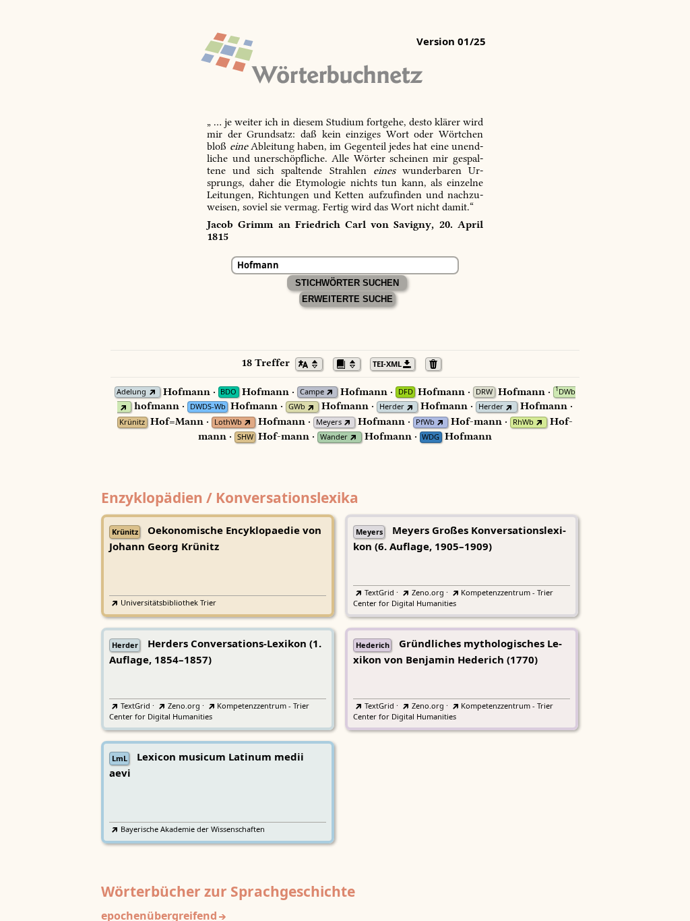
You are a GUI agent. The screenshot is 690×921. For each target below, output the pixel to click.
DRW (484, 392)
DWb (565, 392)
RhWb (523, 422)
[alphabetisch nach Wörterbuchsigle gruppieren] (350, 363)
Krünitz (132, 422)
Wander (334, 437)
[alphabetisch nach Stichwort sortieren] (312, 363)
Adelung (131, 392)
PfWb (425, 422)
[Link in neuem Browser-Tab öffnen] (152, 392)
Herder (391, 407)
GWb (296, 407)
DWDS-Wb (208, 407)
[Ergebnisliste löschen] (437, 363)
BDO (228, 392)
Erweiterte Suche (347, 299)
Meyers (329, 422)
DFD (405, 392)
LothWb (228, 422)
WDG (430, 437)
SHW (245, 437)
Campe (312, 392)
